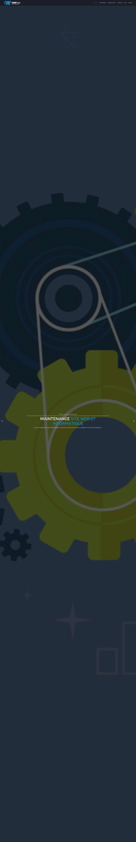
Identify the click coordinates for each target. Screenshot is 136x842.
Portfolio (120, 2)
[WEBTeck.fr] (12, 2)
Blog (125, 2)
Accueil (96, 2)
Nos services (103, 2)
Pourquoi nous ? (112, 2)
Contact (130, 2)
